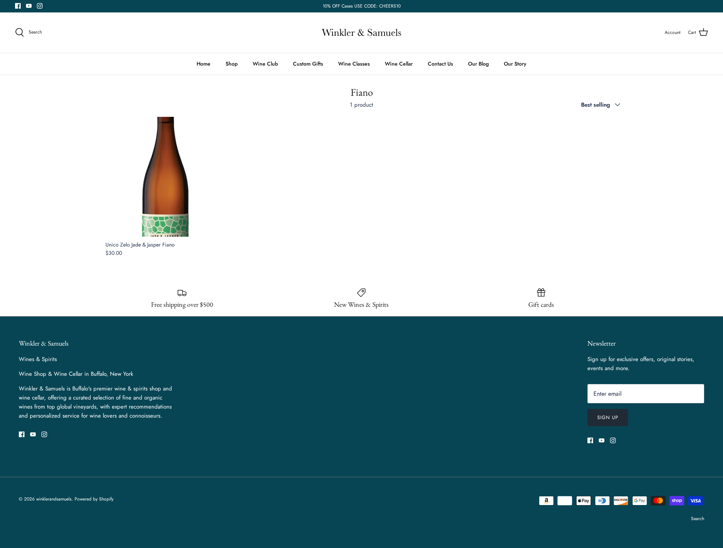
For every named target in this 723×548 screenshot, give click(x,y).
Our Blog (478, 63)
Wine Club (265, 63)
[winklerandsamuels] (361, 32)
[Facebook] (18, 6)
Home (203, 63)
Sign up (607, 417)
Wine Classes (354, 63)
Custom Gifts (308, 63)
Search (697, 518)
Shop (232, 63)
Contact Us (440, 63)
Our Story (515, 63)
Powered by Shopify (94, 499)
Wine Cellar (399, 63)
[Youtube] (29, 6)
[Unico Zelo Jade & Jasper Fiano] (165, 177)
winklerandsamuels (54, 499)
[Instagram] (40, 6)
